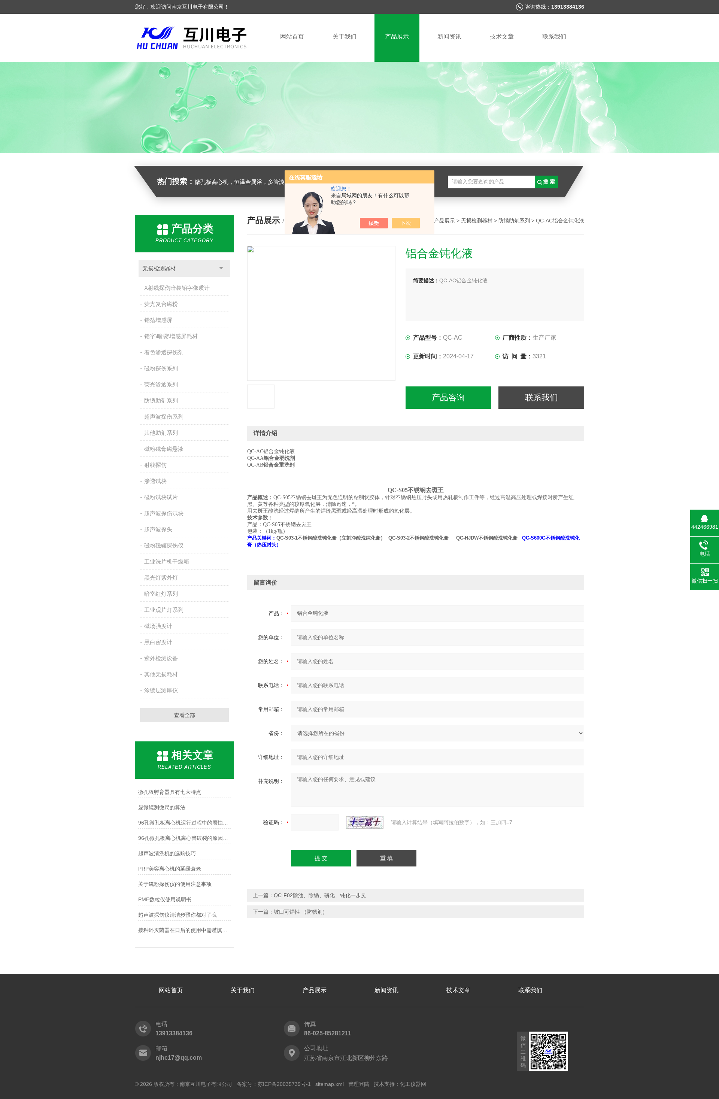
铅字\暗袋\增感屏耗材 (171, 336)
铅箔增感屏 (158, 320)
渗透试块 (155, 481)
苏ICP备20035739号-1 (284, 1084)
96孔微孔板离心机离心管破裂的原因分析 (184, 838)
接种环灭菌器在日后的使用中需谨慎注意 (184, 930)
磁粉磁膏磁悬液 (163, 449)
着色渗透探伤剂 (163, 352)
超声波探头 (158, 529)
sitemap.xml (329, 1084)
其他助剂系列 (161, 432)
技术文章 (502, 36)
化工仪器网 (413, 1084)
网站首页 (292, 36)
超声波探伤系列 (163, 416)
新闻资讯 (449, 36)
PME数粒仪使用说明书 (164, 899)
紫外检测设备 (161, 658)
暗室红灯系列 (161, 594)
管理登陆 (358, 1084)
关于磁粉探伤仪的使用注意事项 (175, 884)
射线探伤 (155, 465)
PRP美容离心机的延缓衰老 (169, 869)
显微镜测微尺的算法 (161, 807)
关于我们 (345, 36)
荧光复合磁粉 (161, 304)
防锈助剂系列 (161, 400)
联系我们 (554, 36)
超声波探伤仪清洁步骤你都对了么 (177, 915)
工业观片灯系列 (163, 610)
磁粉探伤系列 (161, 368)
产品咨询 (448, 397)
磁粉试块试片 (161, 497)
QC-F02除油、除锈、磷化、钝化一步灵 (320, 895)
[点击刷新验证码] (364, 822)
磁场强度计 (158, 626)
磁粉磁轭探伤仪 (163, 545)
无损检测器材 (159, 268)
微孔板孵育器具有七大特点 (169, 792)
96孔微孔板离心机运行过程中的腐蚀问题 (184, 823)
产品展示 (397, 36)
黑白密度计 (158, 642)
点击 (221, 268)
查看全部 (184, 715)
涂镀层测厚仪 (161, 690)
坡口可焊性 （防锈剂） (301, 912)
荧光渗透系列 (161, 384)
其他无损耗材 (161, 674)
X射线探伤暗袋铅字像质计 (177, 288)
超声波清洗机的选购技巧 (167, 853)
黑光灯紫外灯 (161, 577)
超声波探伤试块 (163, 513)
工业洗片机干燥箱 (166, 561)
